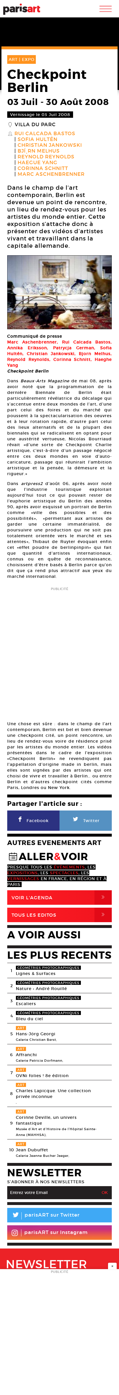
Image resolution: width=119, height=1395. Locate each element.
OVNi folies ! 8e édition (42, 1075)
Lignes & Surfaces (36, 973)
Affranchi (26, 1054)
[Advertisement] (59, 652)
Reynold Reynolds (46, 157)
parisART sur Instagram (56, 1232)
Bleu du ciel (29, 1018)
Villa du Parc (35, 125)
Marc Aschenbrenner (51, 174)
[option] (59, 292)
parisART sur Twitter (46, 1216)
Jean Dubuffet (32, 1149)
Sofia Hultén (37, 139)
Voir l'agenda (59, 897)
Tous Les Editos (59, 914)
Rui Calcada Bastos (44, 134)
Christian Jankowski (50, 145)
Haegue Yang (37, 163)
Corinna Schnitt (43, 168)
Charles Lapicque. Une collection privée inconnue (53, 1093)
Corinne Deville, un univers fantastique (46, 1120)
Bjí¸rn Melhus (39, 151)
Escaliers (26, 1003)
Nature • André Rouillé (41, 988)
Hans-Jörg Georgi (35, 1033)
